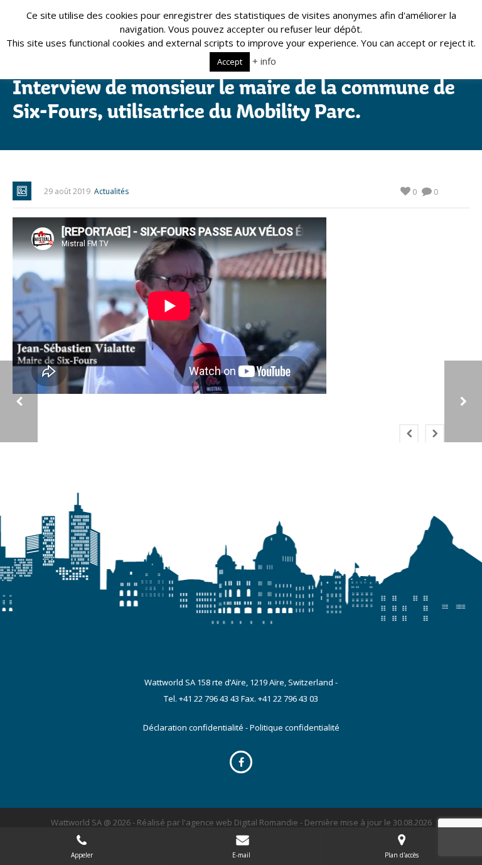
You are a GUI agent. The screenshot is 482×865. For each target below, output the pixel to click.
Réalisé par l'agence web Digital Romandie (217, 822)
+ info (264, 61)
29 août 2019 (67, 191)
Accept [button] (229, 61)
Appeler (82, 855)
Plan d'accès (402, 855)
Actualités (111, 191)
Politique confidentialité (295, 727)
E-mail (242, 855)
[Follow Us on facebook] (241, 762)
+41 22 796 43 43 (209, 698)
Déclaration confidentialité (193, 727)
